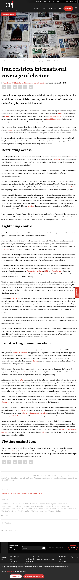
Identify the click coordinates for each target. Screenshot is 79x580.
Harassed (26, 506)
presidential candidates (17, 416)
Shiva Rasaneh (57, 271)
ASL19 (22, 380)
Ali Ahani (4, 503)
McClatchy (16, 508)
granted (71, 187)
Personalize (15, 576)
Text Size (7, 523)
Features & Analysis (8, 14)
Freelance (17, 506)
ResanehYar (31, 271)
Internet (57, 506)
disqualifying (11, 451)
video (43, 432)
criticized (31, 206)
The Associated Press (68, 508)
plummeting (5, 402)
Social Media (43, 508)
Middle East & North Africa (32, 493)
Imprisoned (48, 506)
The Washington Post (39, 511)
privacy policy (10, 571)
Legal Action (6, 508)
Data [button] (43, 8)
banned (59, 113)
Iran (18, 493)
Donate (73, 548)
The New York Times (8, 511)
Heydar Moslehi (37, 506)
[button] (75, 1)
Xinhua (58, 511)
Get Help (68, 8)
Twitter (51, 511)
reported (23, 372)
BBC (27, 503)
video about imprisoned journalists (34, 413)
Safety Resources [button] (55, 8)
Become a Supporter (56, 548)
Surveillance (54, 508)
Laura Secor (66, 506)
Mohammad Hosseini (29, 508)
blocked (23, 410)
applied (71, 156)
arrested (7, 116)
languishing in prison (53, 119)
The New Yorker (24, 511)
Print (6, 515)
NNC (46, 271)
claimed (10, 130)
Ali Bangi (13, 503)
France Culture (6, 506)
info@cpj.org (74, 557)
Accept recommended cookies (33, 576)
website (6, 249)
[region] (39, 571)
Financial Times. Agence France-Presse (53, 503)
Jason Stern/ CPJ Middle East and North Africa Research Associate (24, 83)
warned (57, 159)
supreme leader (37, 416)
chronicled (14, 298)
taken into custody (55, 116)
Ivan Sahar (39, 271)
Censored (33, 503)
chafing (35, 361)
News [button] (36, 8)
